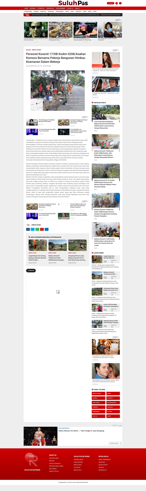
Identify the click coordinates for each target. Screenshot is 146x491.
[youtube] (30, 3)
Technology (50, 8)
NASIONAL (110, 407)
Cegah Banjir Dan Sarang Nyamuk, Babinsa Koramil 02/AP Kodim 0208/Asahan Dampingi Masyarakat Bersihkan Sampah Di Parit (37, 258)
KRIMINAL (95, 407)
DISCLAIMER (52, 468)
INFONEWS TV (103, 470)
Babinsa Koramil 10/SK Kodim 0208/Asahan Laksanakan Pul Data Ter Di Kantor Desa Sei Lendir (104, 242)
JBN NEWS (102, 462)
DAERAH (95, 398)
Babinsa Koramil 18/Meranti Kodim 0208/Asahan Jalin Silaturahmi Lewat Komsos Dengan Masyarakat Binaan (103, 154)
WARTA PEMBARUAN (105, 459)
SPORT (109, 416)
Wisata (90, 11)
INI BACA (101, 467)
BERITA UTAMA (36, 50)
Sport (94, 11)
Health (77, 8)
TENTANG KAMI (53, 458)
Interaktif (78, 11)
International (28, 11)
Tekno (84, 11)
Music (72, 11)
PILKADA (109, 411)
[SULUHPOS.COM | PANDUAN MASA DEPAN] (73, 5)
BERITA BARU (78, 465)
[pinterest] (42, 229)
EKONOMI (110, 398)
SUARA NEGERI (78, 462)
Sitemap (110, 3)
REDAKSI (51, 461)
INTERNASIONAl (111, 402)
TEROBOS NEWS (78, 459)
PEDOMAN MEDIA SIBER (56, 466)
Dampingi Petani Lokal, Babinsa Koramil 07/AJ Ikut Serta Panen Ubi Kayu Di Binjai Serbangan (101, 14)
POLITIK (95, 416)
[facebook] (24, 3)
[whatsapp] (37, 229)
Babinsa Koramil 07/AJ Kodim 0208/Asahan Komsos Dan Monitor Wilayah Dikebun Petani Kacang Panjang (105, 183)
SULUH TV (70, 8)
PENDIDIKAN (96, 411)
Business (32, 8)
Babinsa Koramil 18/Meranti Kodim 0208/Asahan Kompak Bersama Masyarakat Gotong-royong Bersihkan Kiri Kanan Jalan (55, 14)
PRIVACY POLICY (54, 471)
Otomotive (41, 8)
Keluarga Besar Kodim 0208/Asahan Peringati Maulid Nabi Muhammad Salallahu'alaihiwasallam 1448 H (111, 321)
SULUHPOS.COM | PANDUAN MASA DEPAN (77, 482)
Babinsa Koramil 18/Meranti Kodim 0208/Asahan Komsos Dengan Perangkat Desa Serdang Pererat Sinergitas (105, 213)
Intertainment (60, 8)
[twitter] (26, 3)
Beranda (28, 50)
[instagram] (28, 3)
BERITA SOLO (77, 470)
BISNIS (109, 393)
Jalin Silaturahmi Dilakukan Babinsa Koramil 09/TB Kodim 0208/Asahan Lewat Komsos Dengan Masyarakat (104, 125)
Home (26, 8)
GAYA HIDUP (96, 402)
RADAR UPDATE (103, 465)
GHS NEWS (77, 467)
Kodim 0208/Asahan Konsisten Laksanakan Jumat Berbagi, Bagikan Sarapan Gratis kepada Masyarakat (111, 305)
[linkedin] (46, 229)
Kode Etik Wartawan (54, 463)
